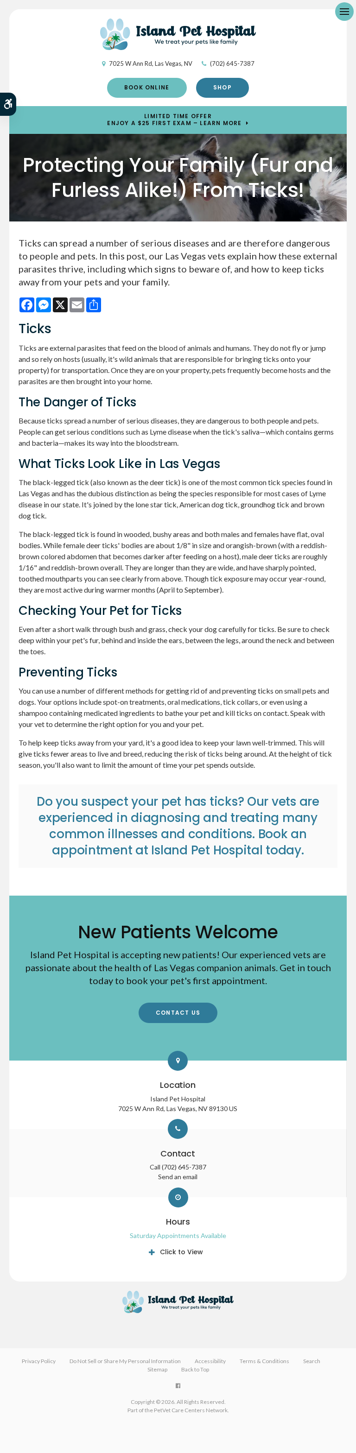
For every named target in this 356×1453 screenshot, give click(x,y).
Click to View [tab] (181, 1252)
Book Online (146, 87)
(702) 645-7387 (232, 63)
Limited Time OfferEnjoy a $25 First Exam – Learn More (174, 119)
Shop (222, 87)
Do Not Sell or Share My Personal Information (125, 1361)
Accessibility (210, 1361)
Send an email (177, 1177)
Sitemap (157, 1369)
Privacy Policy (39, 1361)
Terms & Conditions (264, 1361)
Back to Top (195, 1369)
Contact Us (178, 1013)
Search (311, 1361)
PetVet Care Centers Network (191, 1410)
